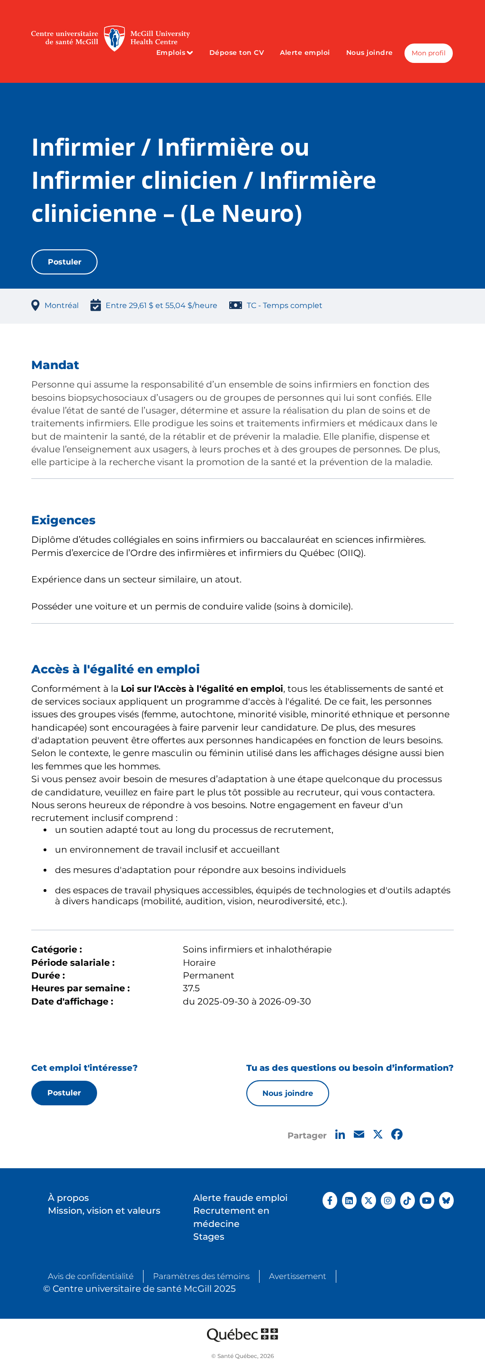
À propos (68, 1197)
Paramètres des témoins (201, 1276)
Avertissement (297, 1276)
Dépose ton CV (236, 52)
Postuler (64, 261)
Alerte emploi (305, 52)
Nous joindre (369, 52)
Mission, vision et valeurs (104, 1210)
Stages (209, 1236)
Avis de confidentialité (91, 1276)
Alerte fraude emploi (240, 1197)
